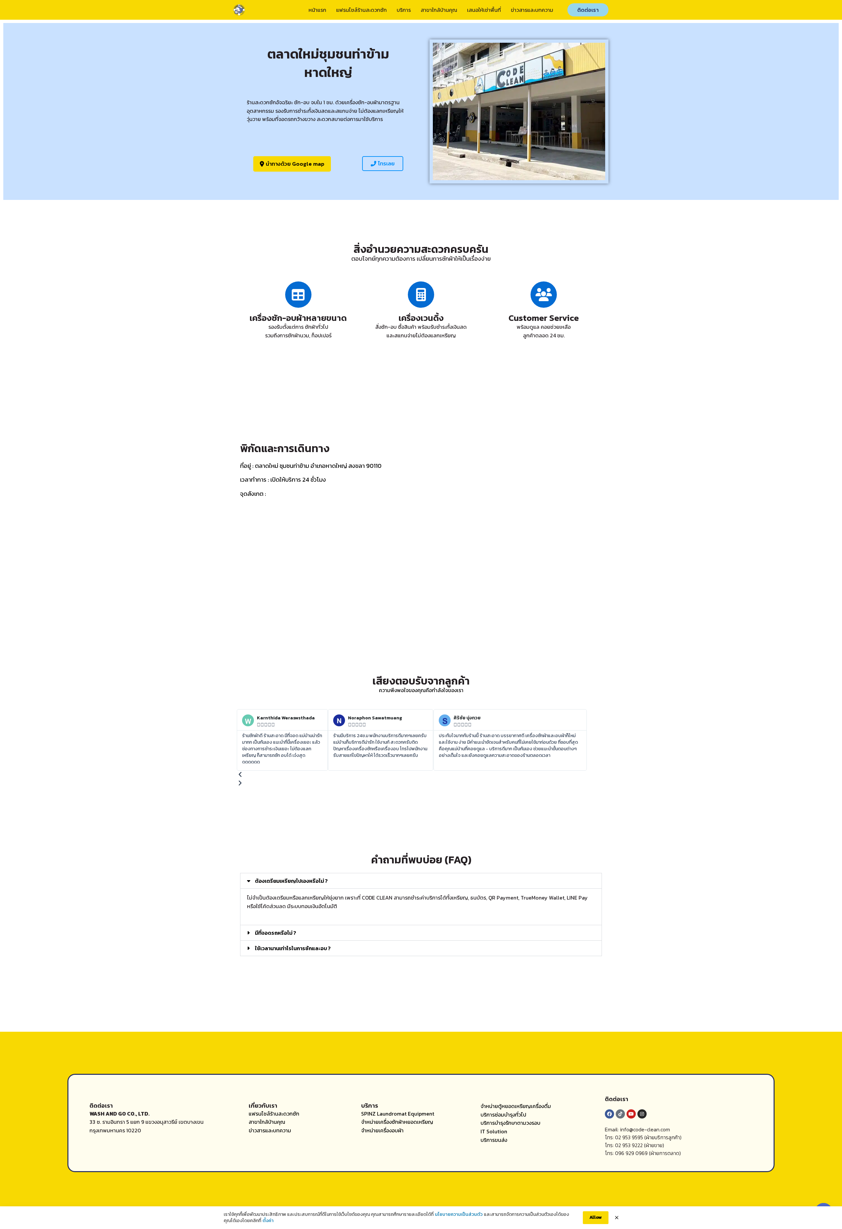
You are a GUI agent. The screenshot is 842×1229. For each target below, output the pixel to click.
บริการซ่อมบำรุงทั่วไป (503, 1115)
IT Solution (494, 1131)
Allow (595, 1217)
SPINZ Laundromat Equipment (397, 1114)
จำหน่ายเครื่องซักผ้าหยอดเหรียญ (397, 1122)
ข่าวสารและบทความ (532, 10)
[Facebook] (609, 1114)
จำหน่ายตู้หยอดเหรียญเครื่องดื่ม (516, 1106)
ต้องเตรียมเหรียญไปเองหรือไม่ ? (291, 881)
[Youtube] (631, 1114)
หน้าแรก (317, 10)
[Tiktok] (620, 1114)
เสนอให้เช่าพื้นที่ (484, 10)
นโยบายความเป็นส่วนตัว (459, 1214)
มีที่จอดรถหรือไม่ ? (275, 933)
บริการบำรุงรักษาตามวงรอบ (510, 1123)
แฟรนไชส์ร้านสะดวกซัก (361, 10)
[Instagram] (642, 1114)
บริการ (404, 10)
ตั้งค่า (268, 1220)
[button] (382, 163)
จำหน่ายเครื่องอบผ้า (382, 1130)
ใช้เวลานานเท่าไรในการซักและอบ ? (293, 948)
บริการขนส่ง (494, 1140)
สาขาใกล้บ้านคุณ (439, 10)
